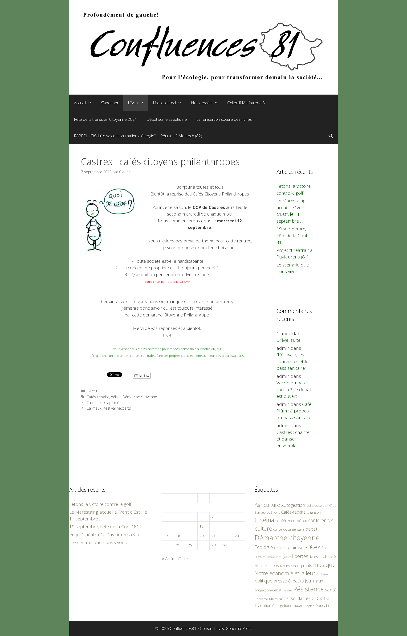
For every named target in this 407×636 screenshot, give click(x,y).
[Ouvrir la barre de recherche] (330, 136)
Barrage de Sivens (267, 512)
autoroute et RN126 (321, 505)
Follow (145, 376)
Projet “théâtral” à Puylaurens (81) (104, 535)
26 (190, 545)
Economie (279, 548)
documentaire (294, 529)
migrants (304, 565)
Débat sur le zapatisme (167, 119)
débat (116, 396)
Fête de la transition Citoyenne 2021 (105, 119)
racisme (287, 590)
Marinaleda (288, 566)
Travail (297, 606)
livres (313, 556)
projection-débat (268, 590)
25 (178, 545)
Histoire (260, 557)
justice (287, 557)
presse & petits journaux (298, 581)
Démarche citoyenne (139, 396)
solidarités (300, 598)
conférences (320, 520)
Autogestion (293, 505)
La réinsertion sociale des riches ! (224, 119)
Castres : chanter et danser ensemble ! (294, 439)
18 (178, 535)
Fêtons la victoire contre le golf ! (101, 504)
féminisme (296, 547)
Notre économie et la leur (285, 573)
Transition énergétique (273, 605)
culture (263, 528)
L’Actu (133, 102)
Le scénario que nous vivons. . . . (101, 542)
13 (201, 526)
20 (201, 535)
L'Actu (91, 391)
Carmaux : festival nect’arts (108, 408)
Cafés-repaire (97, 396)
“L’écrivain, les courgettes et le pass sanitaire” (292, 361)
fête (312, 547)
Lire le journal (164, 102)
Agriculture (267, 504)
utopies (309, 606)
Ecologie (264, 547)
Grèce (322, 547)
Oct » (183, 559)
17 (166, 535)
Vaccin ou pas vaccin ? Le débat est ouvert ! (294, 389)
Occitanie (322, 574)
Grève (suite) (289, 340)
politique (263, 581)
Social (284, 598)
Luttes (328, 555)
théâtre (320, 598)
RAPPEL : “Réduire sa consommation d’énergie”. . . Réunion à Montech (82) (138, 135)
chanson (314, 512)
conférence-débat (291, 520)
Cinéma (264, 520)
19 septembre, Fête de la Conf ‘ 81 (293, 235)
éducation (324, 605)
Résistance (308, 589)
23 (237, 535)
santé (331, 589)
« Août (168, 559)
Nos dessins (201, 102)
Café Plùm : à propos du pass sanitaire (294, 411)
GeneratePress (239, 628)
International (274, 557)
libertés (300, 556)
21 (214, 535)
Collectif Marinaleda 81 (247, 102)
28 (214, 545)
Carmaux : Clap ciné (102, 402)
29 (225, 545)
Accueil (80, 102)
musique (324, 565)
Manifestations (267, 565)
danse (277, 529)
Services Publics (266, 599)
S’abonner (109, 102)
